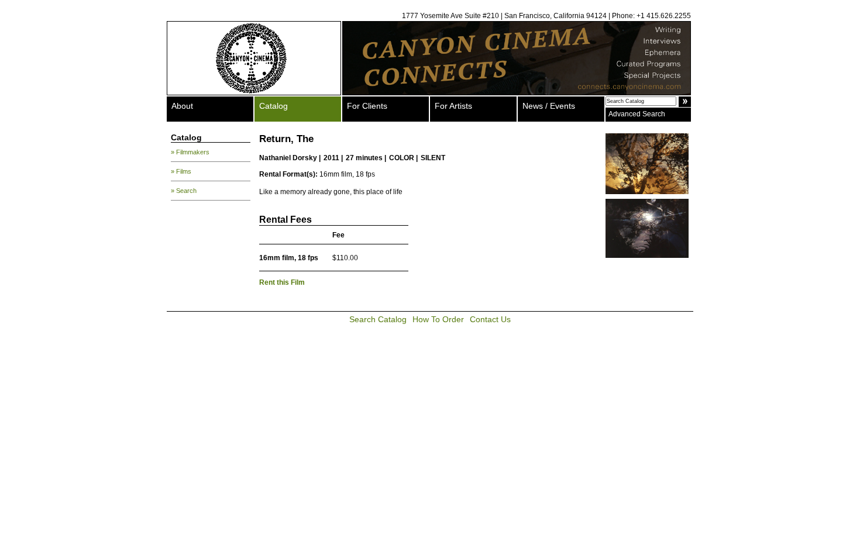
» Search (184, 190)
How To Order (438, 319)
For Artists (453, 106)
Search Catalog (378, 319)
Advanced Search (636, 114)
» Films (181, 171)
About (182, 106)
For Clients (367, 106)
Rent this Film (282, 282)
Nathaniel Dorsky (288, 158)
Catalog (273, 106)
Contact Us (490, 319)
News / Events (548, 106)
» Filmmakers (190, 152)
